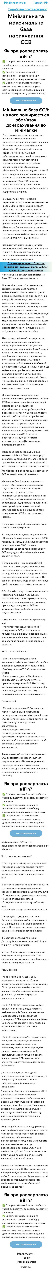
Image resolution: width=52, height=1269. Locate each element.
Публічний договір (26, 1261)
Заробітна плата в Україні (27, 9)
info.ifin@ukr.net (25, 1253)
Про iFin (26, 1257)
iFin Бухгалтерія (15, 2)
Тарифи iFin (40, 2)
